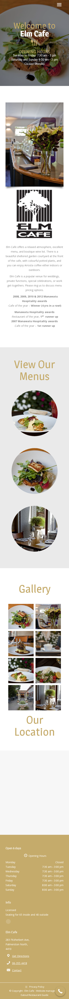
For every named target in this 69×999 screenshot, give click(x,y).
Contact (17, 970)
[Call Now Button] (60, 991)
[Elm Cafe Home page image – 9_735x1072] (48, 616)
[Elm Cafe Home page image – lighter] (21, 616)
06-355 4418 (19, 963)
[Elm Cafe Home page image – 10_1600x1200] (21, 697)
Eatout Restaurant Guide (34, 995)
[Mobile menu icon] (59, 5)
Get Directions (20, 956)
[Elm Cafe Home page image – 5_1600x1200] (21, 670)
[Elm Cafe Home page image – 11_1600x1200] (48, 697)
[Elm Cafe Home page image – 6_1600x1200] (48, 670)
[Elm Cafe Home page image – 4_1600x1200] (48, 643)
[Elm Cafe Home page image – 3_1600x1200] (21, 643)
